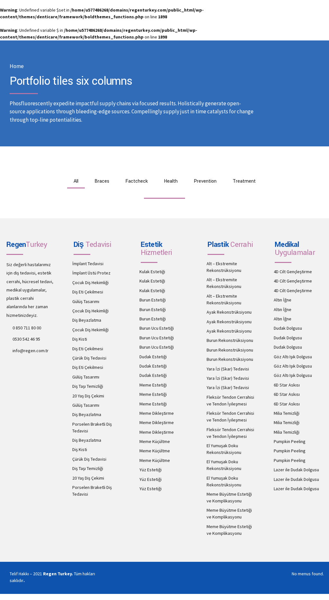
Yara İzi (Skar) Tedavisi (228, 369)
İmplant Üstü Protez (91, 273)
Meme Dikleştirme (156, 413)
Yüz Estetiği (150, 470)
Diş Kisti (79, 339)
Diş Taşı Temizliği (87, 386)
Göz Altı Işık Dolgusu (293, 357)
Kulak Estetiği (152, 271)
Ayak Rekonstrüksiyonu (229, 312)
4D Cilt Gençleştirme (293, 271)
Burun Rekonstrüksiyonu (230, 340)
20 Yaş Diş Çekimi (88, 396)
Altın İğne (282, 300)
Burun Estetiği (152, 300)
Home (17, 66)
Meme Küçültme (154, 441)
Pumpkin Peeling (290, 441)
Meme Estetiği (153, 385)
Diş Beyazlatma (86, 320)
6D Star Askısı (287, 385)
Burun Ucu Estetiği (156, 328)
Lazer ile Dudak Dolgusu (296, 470)
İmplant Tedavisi (87, 263)
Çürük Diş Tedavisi (89, 358)
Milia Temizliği (286, 413)
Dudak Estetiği (153, 357)
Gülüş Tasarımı (85, 301)
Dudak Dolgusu (288, 328)
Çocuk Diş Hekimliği (90, 282)
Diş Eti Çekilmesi (87, 292)
